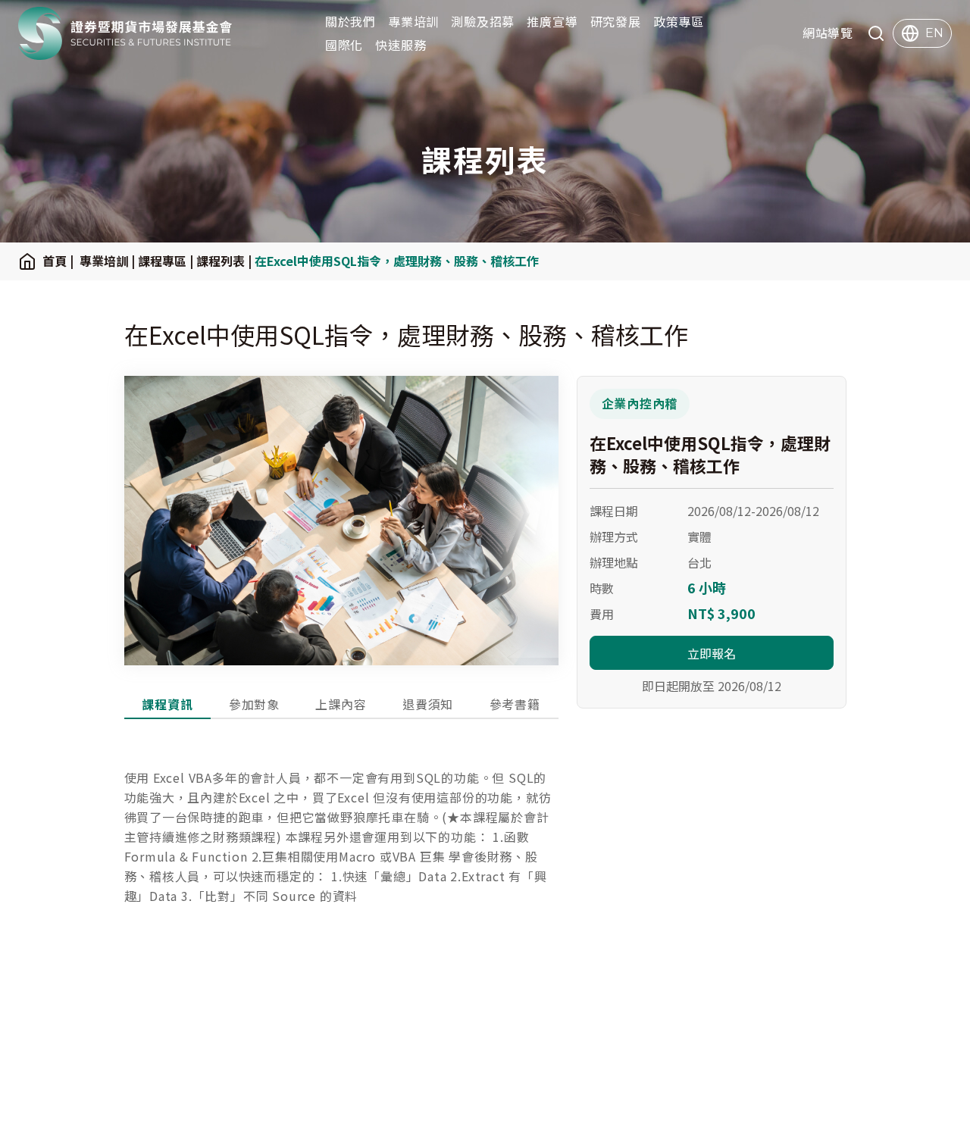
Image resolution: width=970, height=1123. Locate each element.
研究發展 (615, 21)
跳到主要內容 (39, 11)
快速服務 (400, 45)
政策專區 (678, 21)
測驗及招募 (483, 21)
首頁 (54, 261)
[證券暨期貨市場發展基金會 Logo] (125, 33)
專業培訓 (413, 21)
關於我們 (350, 21)
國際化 (344, 45)
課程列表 (220, 261)
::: (4, 33)
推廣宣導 (552, 21)
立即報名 (711, 653)
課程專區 (162, 261)
